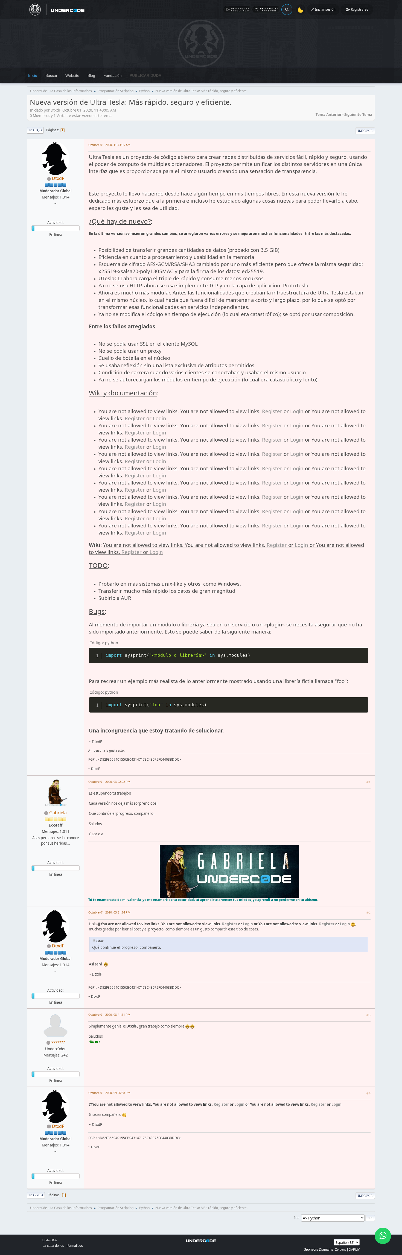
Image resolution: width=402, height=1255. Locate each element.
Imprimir (365, 131)
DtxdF (58, 178)
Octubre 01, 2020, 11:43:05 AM (109, 145)
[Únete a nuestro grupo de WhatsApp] (383, 1236)
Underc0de (49, 1240)
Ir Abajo (35, 130)
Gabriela (58, 813)
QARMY (354, 1249)
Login (297, 411)
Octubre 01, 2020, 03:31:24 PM (109, 912)
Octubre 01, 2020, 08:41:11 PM (109, 1014)
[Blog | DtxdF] (55, 216)
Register (272, 411)
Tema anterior (329, 114)
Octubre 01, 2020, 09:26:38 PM (109, 1093)
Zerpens (340, 1249)
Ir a (296, 1217)
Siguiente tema (358, 114)
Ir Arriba (36, 1195)
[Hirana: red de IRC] (55, 855)
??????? (58, 1043)
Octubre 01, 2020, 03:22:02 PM (109, 782)
